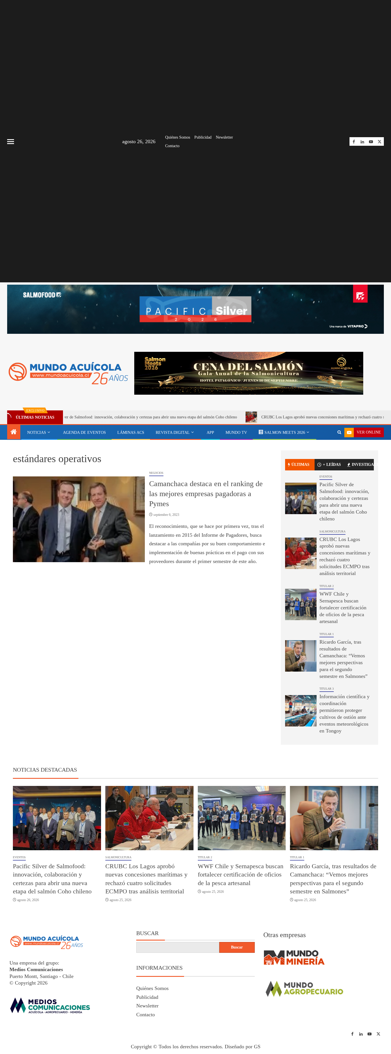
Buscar (147, 933)
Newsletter (224, 137)
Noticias (36, 432)
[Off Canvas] (10, 141)
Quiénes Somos (177, 137)
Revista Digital (173, 432)
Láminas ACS (130, 432)
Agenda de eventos (84, 432)
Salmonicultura (332, 531)
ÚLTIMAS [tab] (300, 464)
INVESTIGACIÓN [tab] (363, 464)
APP (210, 432)
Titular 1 (326, 634)
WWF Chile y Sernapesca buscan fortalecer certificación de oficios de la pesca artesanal (342, 607)
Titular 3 (326, 688)
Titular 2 (326, 586)
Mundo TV (236, 432)
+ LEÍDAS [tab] (332, 464)
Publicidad (203, 137)
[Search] (339, 432)
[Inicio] (14, 432)
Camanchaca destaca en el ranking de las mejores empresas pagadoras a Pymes (206, 494)
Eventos (325, 476)
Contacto (172, 146)
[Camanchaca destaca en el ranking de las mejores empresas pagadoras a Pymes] (79, 519)
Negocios (156, 472)
